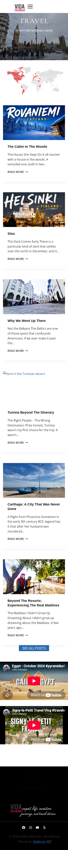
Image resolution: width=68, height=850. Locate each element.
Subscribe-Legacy (34, 788)
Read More (18, 172)
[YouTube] (37, 828)
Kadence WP (42, 841)
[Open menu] (30, 6)
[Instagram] (31, 828)
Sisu (11, 233)
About (34, 776)
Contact (34, 782)
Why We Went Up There (27, 321)
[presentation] (34, 122)
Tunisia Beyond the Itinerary (31, 412)
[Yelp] (44, 828)
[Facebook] (24, 828)
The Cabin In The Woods (27, 146)
